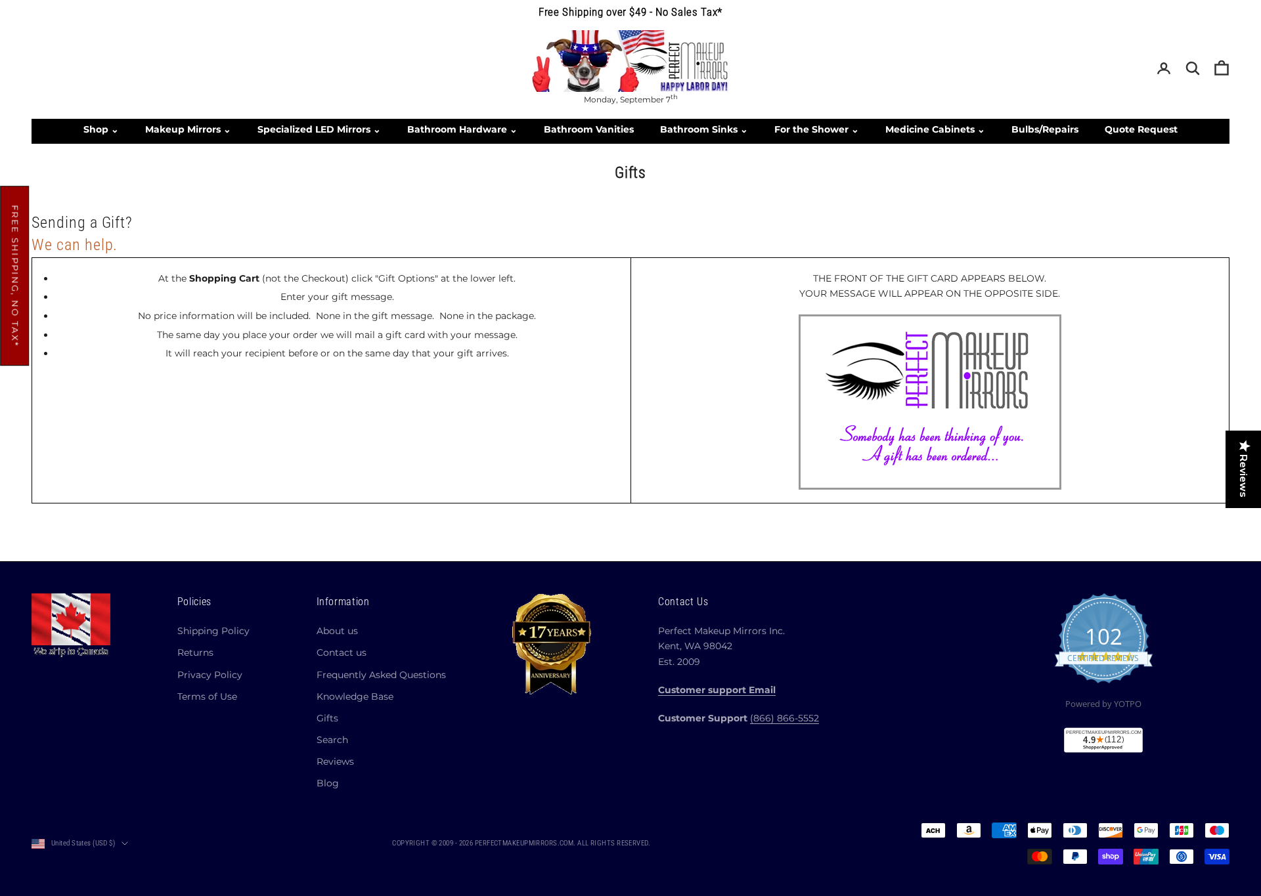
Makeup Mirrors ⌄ (188, 129)
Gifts (327, 718)
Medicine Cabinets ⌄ (935, 129)
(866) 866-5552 (784, 718)
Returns (195, 652)
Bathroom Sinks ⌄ (704, 129)
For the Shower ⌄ (816, 129)
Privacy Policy (209, 675)
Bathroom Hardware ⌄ (462, 129)
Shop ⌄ (101, 129)
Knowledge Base (355, 696)
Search (332, 740)
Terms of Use (207, 696)
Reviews (335, 761)
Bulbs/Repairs (1044, 129)
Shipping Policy (213, 631)
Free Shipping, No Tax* (15, 276)
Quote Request (1141, 129)
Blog (328, 783)
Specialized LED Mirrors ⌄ (319, 129)
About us (337, 631)
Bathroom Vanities (589, 129)
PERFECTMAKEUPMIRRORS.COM (524, 843)
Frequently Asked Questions (381, 675)
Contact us (341, 652)
